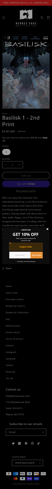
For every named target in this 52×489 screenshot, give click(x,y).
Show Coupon (36, 254)
